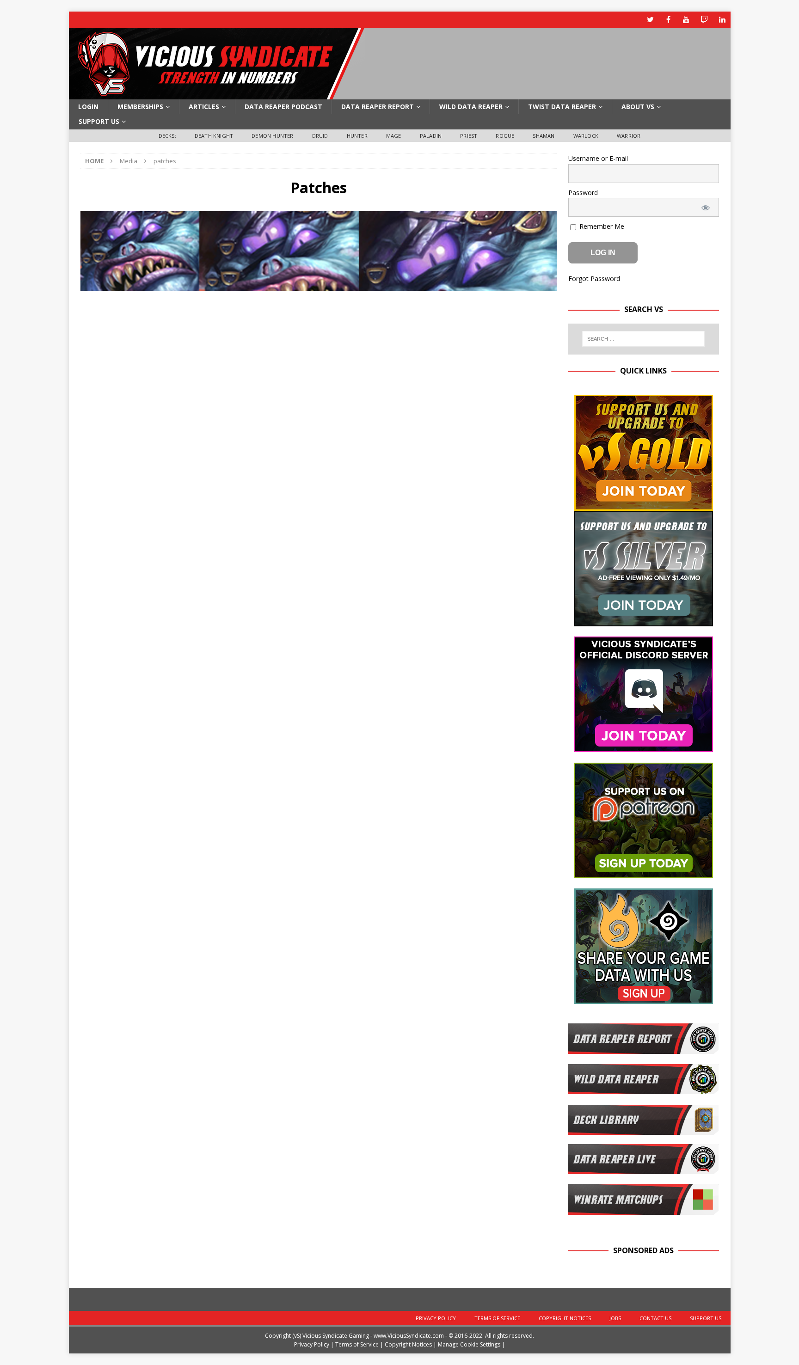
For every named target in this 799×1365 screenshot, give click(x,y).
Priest (468, 135)
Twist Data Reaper (562, 106)
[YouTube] (686, 20)
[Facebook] (668, 20)
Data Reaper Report (377, 106)
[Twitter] (650, 20)
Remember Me (601, 226)
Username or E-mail (598, 158)
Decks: (167, 135)
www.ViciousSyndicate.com (409, 1336)
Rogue (505, 135)
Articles (204, 106)
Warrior (628, 135)
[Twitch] (704, 20)
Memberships (140, 106)
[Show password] (705, 207)
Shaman (543, 135)
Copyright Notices (565, 1318)
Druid (320, 135)
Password (583, 192)
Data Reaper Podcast (283, 106)
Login (88, 106)
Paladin (431, 135)
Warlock (585, 135)
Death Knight (214, 135)
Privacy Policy (436, 1318)
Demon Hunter (272, 135)
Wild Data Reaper (471, 106)
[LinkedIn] (722, 20)
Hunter (357, 135)
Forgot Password (594, 278)
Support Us (99, 121)
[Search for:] (643, 339)
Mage (393, 135)
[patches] (318, 285)
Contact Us (655, 1318)
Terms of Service (497, 1318)
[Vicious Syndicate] (217, 94)
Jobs (615, 1318)
